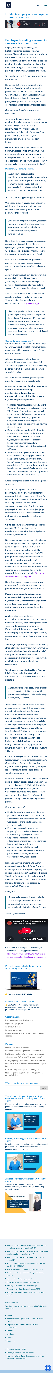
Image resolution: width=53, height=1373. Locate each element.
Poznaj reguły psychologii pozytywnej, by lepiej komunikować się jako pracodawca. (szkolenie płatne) (22, 1007)
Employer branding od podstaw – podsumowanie (24, 1050)
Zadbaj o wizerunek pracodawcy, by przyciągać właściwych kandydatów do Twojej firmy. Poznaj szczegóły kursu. (24, 1186)
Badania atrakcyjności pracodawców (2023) (23, 1289)
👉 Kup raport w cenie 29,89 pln (18, 994)
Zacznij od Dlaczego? (30, 303)
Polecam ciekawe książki (16, 1349)
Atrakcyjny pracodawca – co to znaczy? (22, 1286)
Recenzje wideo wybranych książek (20, 1353)
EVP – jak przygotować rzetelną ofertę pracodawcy (25, 1060)
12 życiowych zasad (13, 1027)
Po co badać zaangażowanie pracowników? (23, 1282)
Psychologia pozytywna (14, 1023)
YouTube (10, 1334)
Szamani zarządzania (13, 1030)
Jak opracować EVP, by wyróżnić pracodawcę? (23, 1057)
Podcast (10, 1331)
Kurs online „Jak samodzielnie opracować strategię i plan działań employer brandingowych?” (26, 1105)
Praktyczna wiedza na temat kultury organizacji (24, 1054)
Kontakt (10, 1315)
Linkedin (10, 1337)
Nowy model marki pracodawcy (17, 1047)
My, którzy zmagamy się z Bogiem (19, 1020)
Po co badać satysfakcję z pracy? (19, 1279)
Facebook (10, 1341)
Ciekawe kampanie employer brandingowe (22, 1069)
